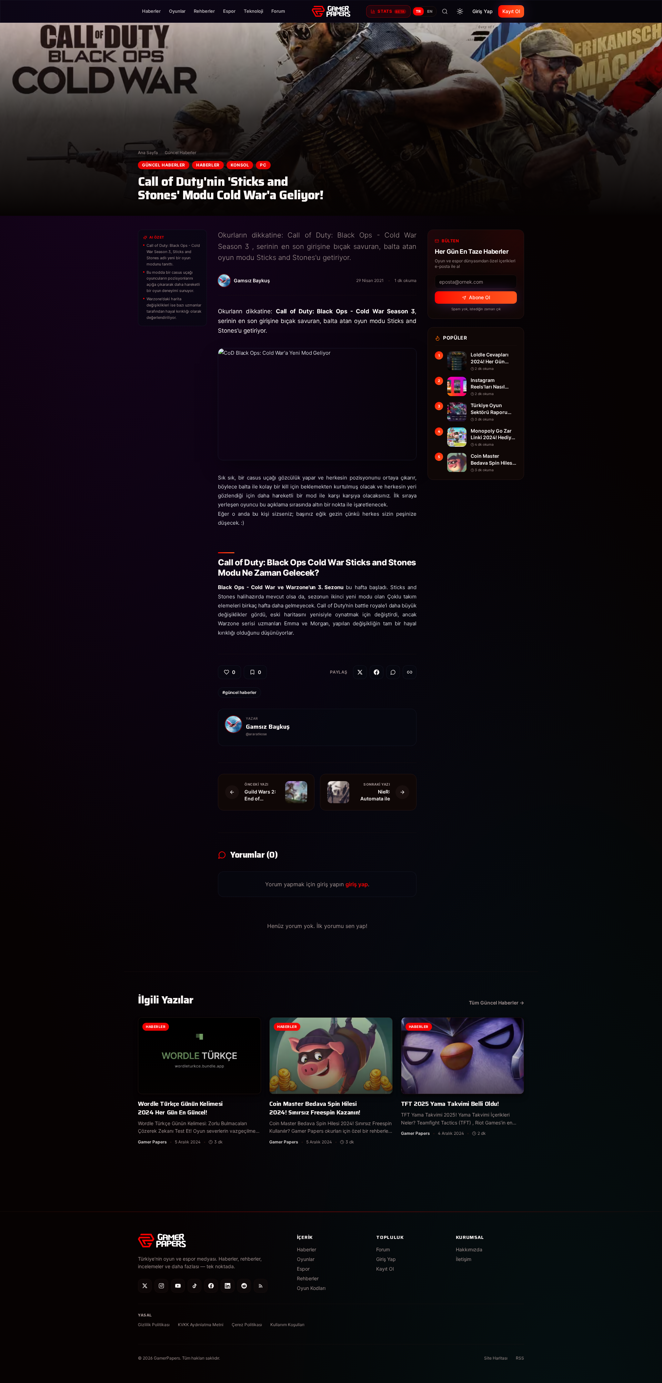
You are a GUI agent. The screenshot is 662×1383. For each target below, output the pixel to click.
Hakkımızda (469, 1249)
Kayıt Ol (511, 11)
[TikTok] (194, 1286)
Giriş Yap (482, 11)
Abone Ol (479, 298)
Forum (278, 11)
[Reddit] (244, 1286)
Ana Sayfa (148, 152)
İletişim (463, 1259)
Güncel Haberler (180, 152)
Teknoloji (253, 11)
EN (430, 11)
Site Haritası (496, 1358)
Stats (391, 11)
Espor (229, 11)
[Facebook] (211, 1286)
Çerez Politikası (247, 1324)
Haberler (151, 11)
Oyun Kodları (311, 1288)
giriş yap (356, 884)
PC (263, 165)
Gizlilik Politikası (154, 1324)
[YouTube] (178, 1286)
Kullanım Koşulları (287, 1324)
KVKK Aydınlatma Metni (200, 1324)
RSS (520, 1358)
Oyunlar (177, 11)
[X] (145, 1286)
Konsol (240, 165)
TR (418, 11)
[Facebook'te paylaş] (376, 672)
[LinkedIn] (227, 1286)
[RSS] (261, 1286)
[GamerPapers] (331, 11)
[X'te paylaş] (360, 672)
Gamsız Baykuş (268, 726)
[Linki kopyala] (410, 672)
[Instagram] (161, 1286)
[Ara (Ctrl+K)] (445, 11)
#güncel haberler (239, 692)
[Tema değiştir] (460, 11)
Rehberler (204, 11)
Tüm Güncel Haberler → (496, 1003)
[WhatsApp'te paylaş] (393, 672)
